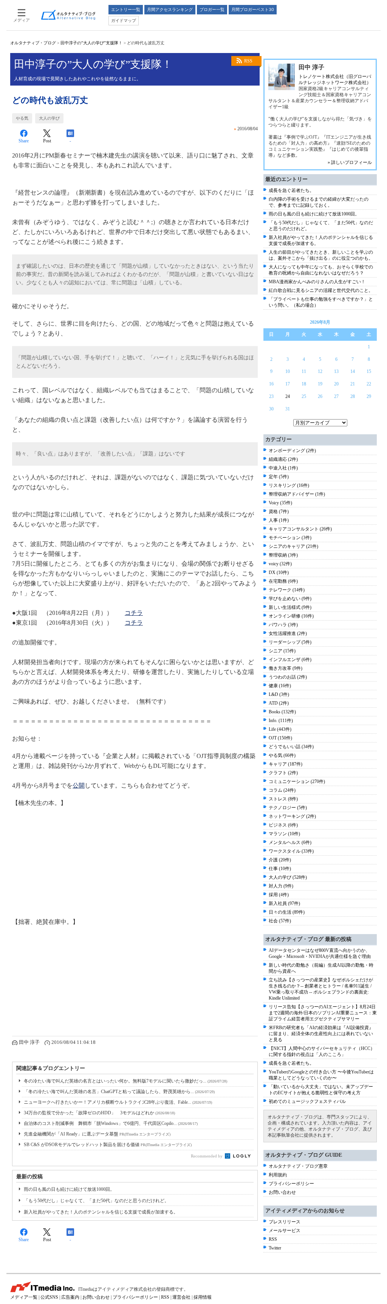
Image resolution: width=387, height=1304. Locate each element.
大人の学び (49, 118)
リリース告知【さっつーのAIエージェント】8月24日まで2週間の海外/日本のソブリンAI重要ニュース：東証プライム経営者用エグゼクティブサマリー (323, 1013)
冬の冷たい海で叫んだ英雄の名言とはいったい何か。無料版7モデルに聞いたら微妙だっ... (125, 1081)
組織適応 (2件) (283, 459)
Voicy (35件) (280, 502)
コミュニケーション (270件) (297, 781)
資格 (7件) (279, 511)
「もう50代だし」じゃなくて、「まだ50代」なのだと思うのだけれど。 (96, 1200)
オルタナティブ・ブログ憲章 (298, 1166)
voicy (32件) (280, 563)
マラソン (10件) (284, 833)
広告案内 (70, 1297)
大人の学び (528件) (288, 877)
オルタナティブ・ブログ (33, 43)
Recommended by (207, 1156)
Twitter (275, 1248)
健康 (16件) (280, 685)
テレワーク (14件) (287, 590)
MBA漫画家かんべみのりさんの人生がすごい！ (317, 281)
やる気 (22, 118)
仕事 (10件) (280, 868)
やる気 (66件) (282, 755)
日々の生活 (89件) (287, 912)
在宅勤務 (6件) (283, 581)
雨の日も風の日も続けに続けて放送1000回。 (69, 1189)
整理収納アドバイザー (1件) (297, 494)
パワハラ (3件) (283, 624)
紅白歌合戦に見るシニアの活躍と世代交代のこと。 (321, 290)
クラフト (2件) (283, 772)
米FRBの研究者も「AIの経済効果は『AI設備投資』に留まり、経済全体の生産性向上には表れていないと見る (321, 1033)
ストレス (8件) (283, 799)
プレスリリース (284, 1221)
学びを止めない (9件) (290, 598)
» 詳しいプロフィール (350, 162)
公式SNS (49, 1297)
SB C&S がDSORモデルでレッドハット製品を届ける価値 (108, 1144)
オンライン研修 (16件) (291, 616)
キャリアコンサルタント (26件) (300, 529)
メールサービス (284, 1230)
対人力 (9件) (281, 886)
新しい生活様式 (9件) (290, 607)
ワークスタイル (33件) (291, 851)
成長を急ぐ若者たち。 (291, 190)
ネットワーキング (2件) (292, 816)
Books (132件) (282, 711)
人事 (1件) (279, 520)
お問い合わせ (282, 1192)
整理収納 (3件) (283, 555)
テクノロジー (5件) (288, 807)
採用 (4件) (279, 894)
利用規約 (278, 1175)
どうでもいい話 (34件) (291, 746)
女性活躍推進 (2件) (288, 633)
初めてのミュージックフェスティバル (307, 1101)
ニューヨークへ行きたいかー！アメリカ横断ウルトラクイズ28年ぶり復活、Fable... (118, 1102)
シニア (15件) (282, 651)
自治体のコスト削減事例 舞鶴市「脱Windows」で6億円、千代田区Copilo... (111, 1123)
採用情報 (203, 1297)
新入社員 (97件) (284, 903)
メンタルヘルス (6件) (290, 842)
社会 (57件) (280, 920)
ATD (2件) (279, 703)
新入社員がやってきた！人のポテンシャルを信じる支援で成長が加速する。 (101, 1212)
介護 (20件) (280, 860)
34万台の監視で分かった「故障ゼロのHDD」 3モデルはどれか (99, 1112)
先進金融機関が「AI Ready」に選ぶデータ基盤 (97, 1134)
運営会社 (181, 1297)
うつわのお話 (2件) (288, 677)
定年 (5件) (279, 476)
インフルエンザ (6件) (290, 659)
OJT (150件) (280, 738)
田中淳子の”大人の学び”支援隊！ (91, 43)
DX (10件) (279, 572)
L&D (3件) (279, 694)
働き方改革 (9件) (285, 668)
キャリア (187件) (285, 764)
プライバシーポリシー (291, 1183)
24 (287, 396)
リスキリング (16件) (289, 485)
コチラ (134, 613)
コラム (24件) (282, 790)
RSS (248, 61)
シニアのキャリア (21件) (293, 546)
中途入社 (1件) (283, 468)
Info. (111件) (281, 720)
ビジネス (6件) (283, 825)
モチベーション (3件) (290, 537)
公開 (79, 785)
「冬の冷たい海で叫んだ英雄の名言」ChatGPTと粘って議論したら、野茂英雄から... (119, 1091)
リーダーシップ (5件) (290, 642)
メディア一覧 (23, 1297)
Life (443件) (280, 729)
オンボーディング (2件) (292, 450)
